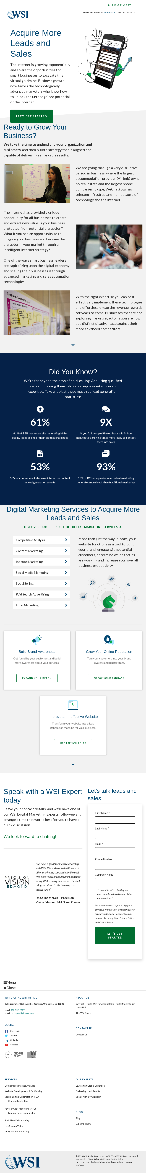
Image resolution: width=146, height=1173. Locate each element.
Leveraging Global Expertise (90, 1085)
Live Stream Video (14, 1126)
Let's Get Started (31, 116)
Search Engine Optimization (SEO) (22, 1096)
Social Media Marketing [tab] (32, 572)
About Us (95, 12)
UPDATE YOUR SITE (73, 743)
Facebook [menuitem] (15, 1031)
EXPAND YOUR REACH (37, 678)
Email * (99, 843)
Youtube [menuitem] (14, 1044)
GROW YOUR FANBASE (109, 678)
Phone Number (103, 859)
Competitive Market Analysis (20, 1085)
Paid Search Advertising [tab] (32, 594)
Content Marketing (18, 1101)
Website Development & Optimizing (23, 1091)
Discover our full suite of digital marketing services (71, 527)
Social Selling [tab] (24, 583)
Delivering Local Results (88, 1091)
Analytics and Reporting (17, 1131)
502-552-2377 (121, 5)
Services (108, 12)
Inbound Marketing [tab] (29, 562)
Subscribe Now (83, 1123)
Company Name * (105, 874)
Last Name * (102, 828)
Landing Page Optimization (22, 1113)
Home (86, 12)
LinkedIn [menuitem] (14, 1040)
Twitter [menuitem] (13, 1035)
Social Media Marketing (17, 1120)
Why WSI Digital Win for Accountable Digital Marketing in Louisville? (105, 1005)
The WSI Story (83, 1013)
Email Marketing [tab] (27, 605)
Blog (133, 12)
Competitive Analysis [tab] (30, 540)
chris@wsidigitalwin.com (22, 1013)
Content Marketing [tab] (29, 551)
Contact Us (123, 12)
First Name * (102, 812)
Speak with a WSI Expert (88, 1096)
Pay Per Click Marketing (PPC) (20, 1108)
